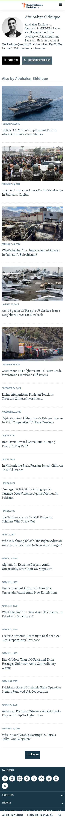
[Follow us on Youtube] (5, 778)
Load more (32, 754)
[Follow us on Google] (27, 778)
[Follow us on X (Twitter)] (34, 778)
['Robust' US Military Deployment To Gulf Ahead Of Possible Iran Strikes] (32, 103)
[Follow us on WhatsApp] (56, 778)
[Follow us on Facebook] (41, 778)
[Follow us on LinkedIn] (49, 778)
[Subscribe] (5, 786)
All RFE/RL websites (12, 815)
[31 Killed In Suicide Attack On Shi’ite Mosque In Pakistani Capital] (32, 163)
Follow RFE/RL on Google (40, 815)
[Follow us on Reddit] (12, 778)
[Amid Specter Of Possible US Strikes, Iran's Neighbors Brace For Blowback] (32, 284)
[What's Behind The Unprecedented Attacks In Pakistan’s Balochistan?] (32, 223)
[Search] (60, 815)
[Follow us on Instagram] (20, 778)
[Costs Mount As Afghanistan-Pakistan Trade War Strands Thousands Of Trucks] (32, 344)
